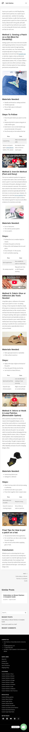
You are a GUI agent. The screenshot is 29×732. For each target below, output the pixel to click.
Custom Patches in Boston (8, 676)
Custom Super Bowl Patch (8, 711)
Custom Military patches (7, 697)
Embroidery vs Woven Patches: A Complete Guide (21, 577)
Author (6, 599)
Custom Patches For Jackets (8, 705)
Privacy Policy (5, 663)
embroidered (9, 147)
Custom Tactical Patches (7, 703)
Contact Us (4, 661)
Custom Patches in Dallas (8, 682)
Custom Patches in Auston (8, 678)
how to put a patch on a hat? (9, 624)
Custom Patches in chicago (8, 680)
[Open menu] (26, 3)
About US (4, 659)
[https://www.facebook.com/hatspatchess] (3, 718)
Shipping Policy (5, 667)
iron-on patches (19, 195)
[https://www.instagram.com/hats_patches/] (7, 718)
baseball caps (22, 54)
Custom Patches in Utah (7, 686)
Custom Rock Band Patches (8, 709)
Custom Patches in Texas (8, 674)
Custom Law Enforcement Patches (10, 707)
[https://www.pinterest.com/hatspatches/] (14, 718)
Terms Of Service (6, 665)
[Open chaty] (23, 727)
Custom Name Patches (7, 699)
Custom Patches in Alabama (8, 688)
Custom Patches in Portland (8, 684)
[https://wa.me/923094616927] (18, 718)
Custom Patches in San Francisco (10, 690)
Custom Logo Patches (7, 701)
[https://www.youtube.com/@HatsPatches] (10, 718)
